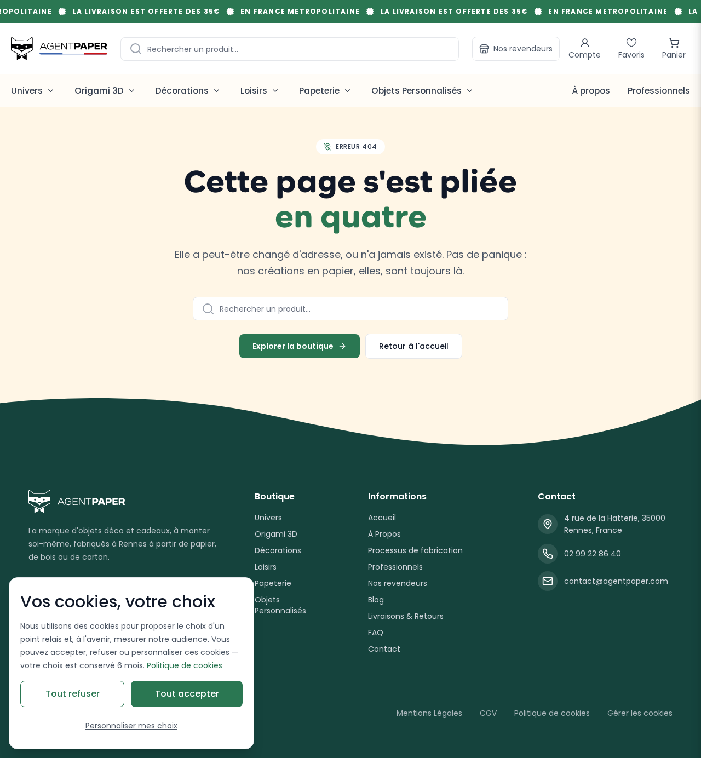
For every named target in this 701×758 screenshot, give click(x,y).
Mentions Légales (429, 713)
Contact (384, 649)
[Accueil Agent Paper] (124, 501)
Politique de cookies (552, 713)
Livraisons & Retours (406, 616)
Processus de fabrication (415, 550)
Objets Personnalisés (280, 605)
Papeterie (273, 583)
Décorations (278, 550)
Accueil (382, 517)
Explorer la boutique (293, 346)
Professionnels (659, 90)
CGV (488, 713)
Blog (376, 599)
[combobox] (289, 49)
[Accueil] (59, 48)
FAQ (375, 632)
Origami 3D (276, 534)
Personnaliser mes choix (131, 725)
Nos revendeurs (523, 48)
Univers (268, 517)
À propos (591, 90)
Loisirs (266, 566)
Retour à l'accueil (414, 346)
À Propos (384, 534)
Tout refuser (72, 693)
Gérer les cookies (640, 713)
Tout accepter (187, 693)
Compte (584, 54)
